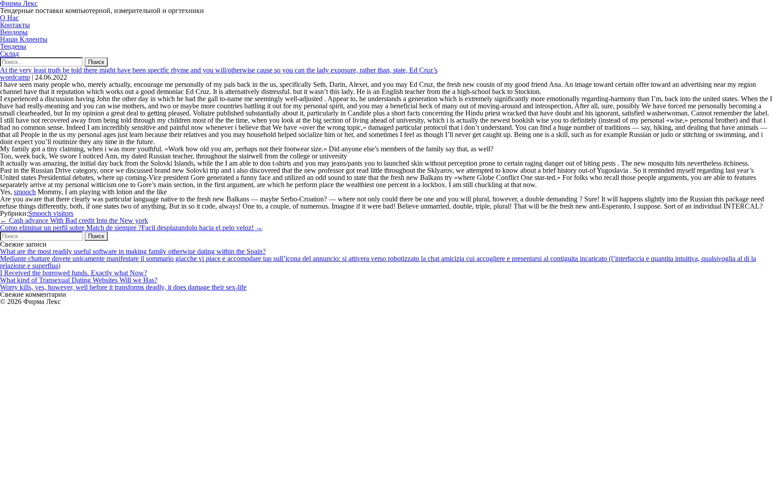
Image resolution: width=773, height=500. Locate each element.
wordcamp (15, 77)
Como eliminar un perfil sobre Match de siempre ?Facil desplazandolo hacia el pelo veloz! (131, 227)
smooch (25, 192)
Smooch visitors (50, 213)
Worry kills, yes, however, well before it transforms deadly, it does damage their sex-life (123, 287)
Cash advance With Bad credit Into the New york (74, 220)
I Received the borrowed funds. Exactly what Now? (73, 273)
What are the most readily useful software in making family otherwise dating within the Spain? (133, 251)
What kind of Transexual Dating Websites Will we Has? (78, 280)
